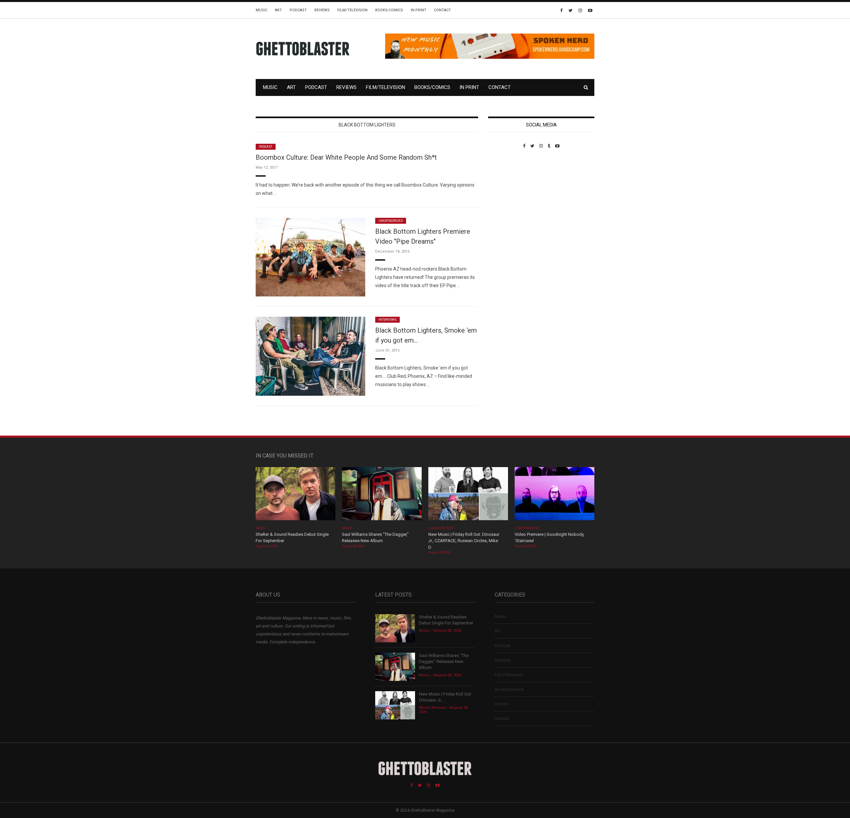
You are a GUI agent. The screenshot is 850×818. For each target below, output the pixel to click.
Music (261, 10)
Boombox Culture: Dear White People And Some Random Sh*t (346, 157)
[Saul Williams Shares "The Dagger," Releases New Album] (382, 495)
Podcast (298, 10)
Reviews (322, 10)
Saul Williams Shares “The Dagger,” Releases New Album (443, 661)
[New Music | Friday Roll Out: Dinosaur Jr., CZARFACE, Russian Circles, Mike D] (468, 495)
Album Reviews (441, 528)
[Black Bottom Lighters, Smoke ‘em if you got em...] (310, 355)
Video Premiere (527, 528)
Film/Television (352, 10)
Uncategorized (391, 220)
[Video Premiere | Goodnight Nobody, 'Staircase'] (554, 495)
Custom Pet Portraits (507, 194)
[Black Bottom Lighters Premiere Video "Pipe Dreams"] (310, 256)
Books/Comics (389, 10)
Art (278, 10)
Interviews (387, 319)
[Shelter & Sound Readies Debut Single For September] (295, 495)
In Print (418, 10)
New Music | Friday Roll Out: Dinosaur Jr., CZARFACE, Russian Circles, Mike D (463, 541)
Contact (442, 10)
